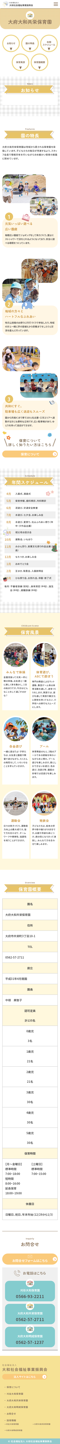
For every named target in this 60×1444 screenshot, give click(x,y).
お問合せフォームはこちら (30, 1260)
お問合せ (11, 1413)
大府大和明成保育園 (17, 1407)
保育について (30, 454)
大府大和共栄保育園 (17, 1400)
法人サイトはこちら (25, 1376)
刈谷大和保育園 (15, 1393)
